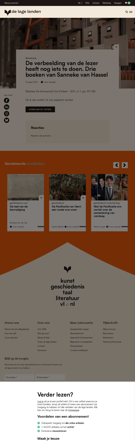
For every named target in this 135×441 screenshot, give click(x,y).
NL (79, 3)
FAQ (87, 3)
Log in (40, 401)
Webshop (107, 3)
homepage (73, 410)
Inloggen (118, 3)
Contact (95, 3)
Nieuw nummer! (11, 3)
